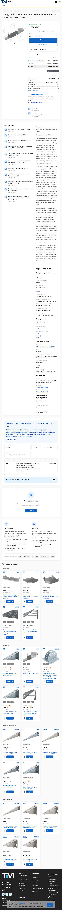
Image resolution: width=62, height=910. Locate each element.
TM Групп (11, 2)
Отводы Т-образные (57, 11)
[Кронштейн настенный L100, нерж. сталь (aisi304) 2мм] (31, 818)
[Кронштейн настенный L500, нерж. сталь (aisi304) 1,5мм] (51, 744)
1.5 (38, 333)
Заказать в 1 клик (43, 44)
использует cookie (21, 903)
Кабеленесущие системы (19, 11)
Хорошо (50, 905)
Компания (35, 873)
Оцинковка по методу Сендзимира (36, 60)
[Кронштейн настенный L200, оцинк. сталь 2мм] (11, 665)
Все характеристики (33, 90)
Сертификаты (35, 885)
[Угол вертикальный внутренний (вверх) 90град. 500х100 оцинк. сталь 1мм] (11, 587)
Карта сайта (51, 901)
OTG (38, 292)
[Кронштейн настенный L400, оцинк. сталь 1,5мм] (11, 778)
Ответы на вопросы (37, 888)
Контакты (34, 894)
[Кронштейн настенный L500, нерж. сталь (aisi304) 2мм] (11, 818)
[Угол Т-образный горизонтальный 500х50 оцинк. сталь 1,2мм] (31, 587)
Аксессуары (30, 11)
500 (38, 324)
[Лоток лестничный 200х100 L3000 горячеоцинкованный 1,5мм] (31, 703)
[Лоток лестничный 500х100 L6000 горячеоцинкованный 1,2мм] (31, 623)
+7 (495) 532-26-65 (6, 883)
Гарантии (34, 882)
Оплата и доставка (37, 880)
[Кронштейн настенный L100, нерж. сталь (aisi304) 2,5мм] (11, 851)
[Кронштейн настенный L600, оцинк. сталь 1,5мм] (31, 744)
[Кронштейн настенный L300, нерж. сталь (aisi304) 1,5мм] (51, 818)
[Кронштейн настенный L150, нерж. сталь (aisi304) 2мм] (31, 851)
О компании (35, 877)
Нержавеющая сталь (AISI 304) (46, 347)
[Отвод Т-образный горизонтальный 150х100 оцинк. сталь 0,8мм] (31, 665)
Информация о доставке (36, 94)
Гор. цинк (30, 63)
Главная (4, 11)
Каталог (10, 11)
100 (38, 328)
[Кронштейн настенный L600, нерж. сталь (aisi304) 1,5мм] (11, 744)
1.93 (38, 338)
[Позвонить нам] (59, 2)
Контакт (22, 898)
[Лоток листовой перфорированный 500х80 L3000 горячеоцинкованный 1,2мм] (11, 623)
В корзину (43, 40)
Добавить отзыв (31, 510)
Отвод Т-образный (42, 387)
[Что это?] (44, 294)
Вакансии (34, 891)
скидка (52, 31)
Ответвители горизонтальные (42, 11)
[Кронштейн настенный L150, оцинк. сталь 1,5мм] (11, 703)
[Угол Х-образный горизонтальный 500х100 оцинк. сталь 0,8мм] (51, 587)
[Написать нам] (56, 2)
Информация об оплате (36, 102)
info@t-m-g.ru (6, 889)
